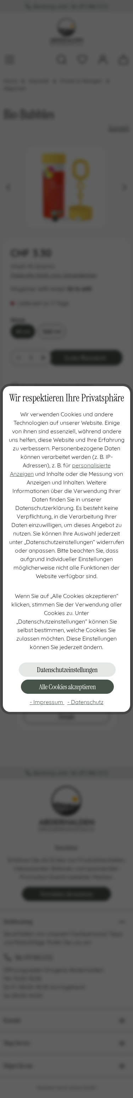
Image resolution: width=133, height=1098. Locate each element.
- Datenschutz (85, 702)
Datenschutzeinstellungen (67, 669)
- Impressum (47, 702)
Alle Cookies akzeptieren (67, 686)
